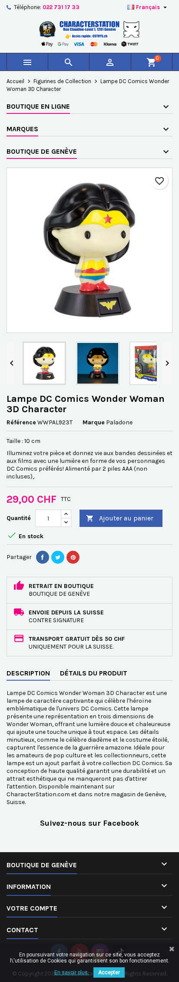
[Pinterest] (73, 557)
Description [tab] (28, 673)
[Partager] (42, 557)
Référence (21, 422)
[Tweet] (57, 557)
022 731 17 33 (61, 7)
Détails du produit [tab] (93, 673)
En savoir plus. (71, 972)
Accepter (109, 972)
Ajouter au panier (119, 518)
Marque (94, 422)
